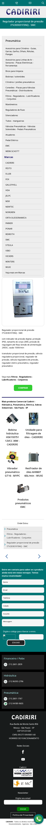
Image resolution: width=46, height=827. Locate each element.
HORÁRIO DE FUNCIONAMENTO (24, 738)
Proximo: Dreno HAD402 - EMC (38, 556)
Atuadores (10, 134)
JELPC (8, 195)
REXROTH (10, 234)
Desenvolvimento (15, 824)
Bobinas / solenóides (15, 76)
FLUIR (8, 173)
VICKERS (9, 256)
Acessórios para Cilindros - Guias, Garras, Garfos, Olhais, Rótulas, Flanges (21, 51)
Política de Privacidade (23, 815)
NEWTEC (10, 206)
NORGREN (10, 212)
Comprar (23, 388)
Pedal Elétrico (12, 140)
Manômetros (11, 104)
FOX (7, 179)
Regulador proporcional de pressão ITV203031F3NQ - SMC (23, 23)
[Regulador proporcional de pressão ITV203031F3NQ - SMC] (23, 14)
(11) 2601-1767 (15, 698)
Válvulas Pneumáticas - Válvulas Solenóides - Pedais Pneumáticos (21, 128)
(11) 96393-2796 (16, 681)
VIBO (8, 250)
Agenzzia (25, 824)
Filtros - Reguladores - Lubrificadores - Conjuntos (23, 97)
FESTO (9, 168)
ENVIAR (16, 643)
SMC (8, 239)
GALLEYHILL (11, 184)
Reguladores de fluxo (15, 110)
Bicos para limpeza (14, 71)
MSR (8, 201)
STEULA (9, 245)
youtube (23, 759)
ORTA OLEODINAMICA (16, 217)
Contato (29, 2)
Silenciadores (12, 115)
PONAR (9, 228)
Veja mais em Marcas (15, 272)
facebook (23, 752)
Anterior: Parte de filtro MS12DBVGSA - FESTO (8, 556)
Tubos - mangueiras (15, 121)
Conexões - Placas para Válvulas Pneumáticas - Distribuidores (20, 89)
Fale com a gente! (39, 819)
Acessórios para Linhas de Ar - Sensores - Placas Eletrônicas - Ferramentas (20, 62)
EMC (8, 145)
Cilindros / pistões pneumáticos (20, 82)
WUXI (8, 267)
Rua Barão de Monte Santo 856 (24, 724)
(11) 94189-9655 (16, 703)
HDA (8, 190)
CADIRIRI (10, 162)
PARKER (9, 223)
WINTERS (10, 261)
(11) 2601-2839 (15, 664)
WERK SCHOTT (12, 151)
